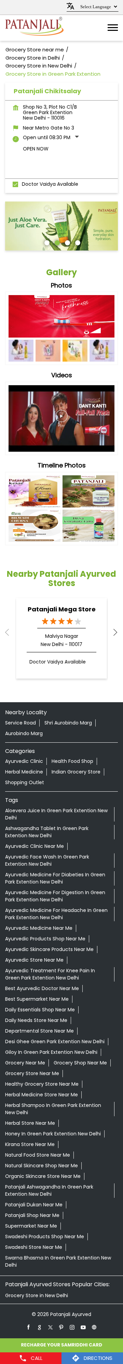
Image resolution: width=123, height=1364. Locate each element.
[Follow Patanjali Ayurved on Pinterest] (61, 1327)
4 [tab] (77, 242)
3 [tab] (66, 242)
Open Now (36, 148)
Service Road (20, 722)
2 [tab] (56, 242)
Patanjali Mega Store (62, 609)
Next (112, 632)
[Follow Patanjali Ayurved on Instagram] (72, 1327)
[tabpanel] (61, 226)
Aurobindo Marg (24, 733)
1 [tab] (46, 242)
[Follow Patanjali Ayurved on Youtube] (83, 1327)
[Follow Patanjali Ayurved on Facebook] (28, 1327)
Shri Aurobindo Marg (68, 722)
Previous (10, 632)
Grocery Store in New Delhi (36, 1295)
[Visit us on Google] (39, 1327)
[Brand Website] (94, 1327)
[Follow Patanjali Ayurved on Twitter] (50, 1327)
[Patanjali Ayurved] (34, 28)
